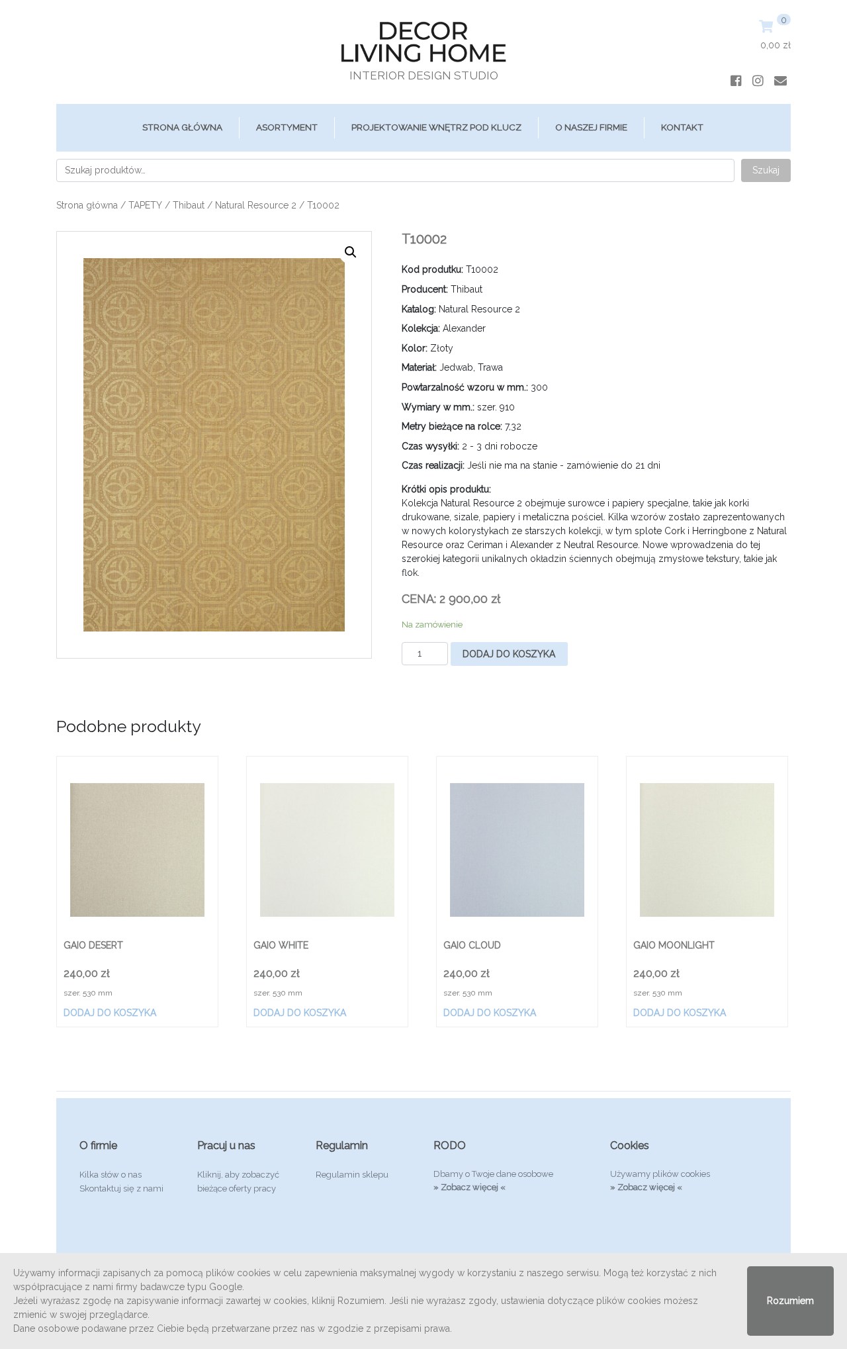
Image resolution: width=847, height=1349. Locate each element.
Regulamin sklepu (352, 1175)
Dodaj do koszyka (509, 654)
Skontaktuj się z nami (121, 1188)
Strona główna (182, 127)
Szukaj (766, 170)
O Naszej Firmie (591, 127)
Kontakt (682, 127)
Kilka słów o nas (110, 1175)
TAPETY (145, 205)
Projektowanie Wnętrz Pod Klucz (436, 127)
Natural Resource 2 (255, 205)
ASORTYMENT (287, 127)
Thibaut (188, 205)
